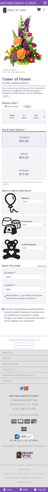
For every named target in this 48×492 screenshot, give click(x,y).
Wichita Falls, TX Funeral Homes (16, 465)
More (5, 96)
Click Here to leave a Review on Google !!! (24, 446)
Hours (41, 489)
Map (25, 489)
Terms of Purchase (31, 478)
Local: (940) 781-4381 (24, 408)
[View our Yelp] (26, 389)
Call (8, 489)
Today (27, 106)
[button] (41, 10)
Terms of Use (24, 482)
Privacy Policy (13, 478)
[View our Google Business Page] (22, 389)
